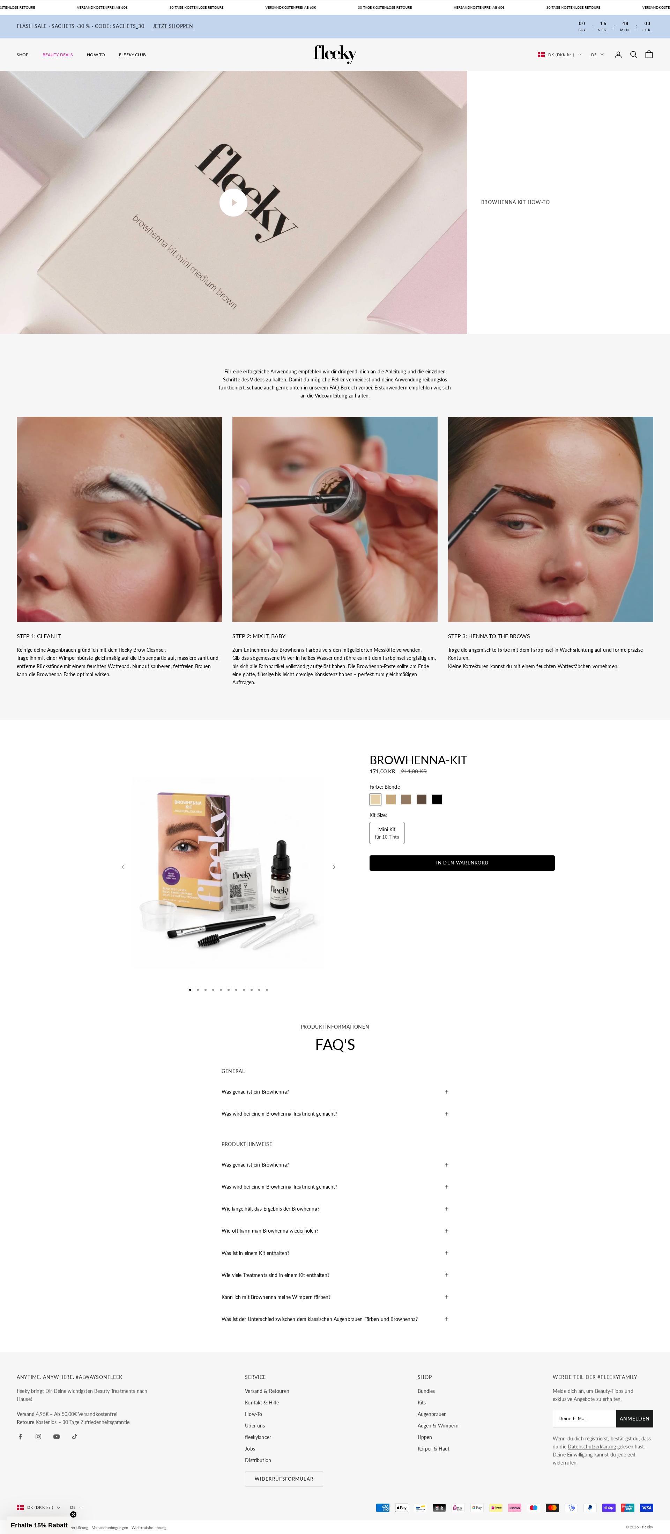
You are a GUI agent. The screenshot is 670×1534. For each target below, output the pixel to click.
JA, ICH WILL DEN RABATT (372, 771)
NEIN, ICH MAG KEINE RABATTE (372, 793)
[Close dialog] (438, 715)
